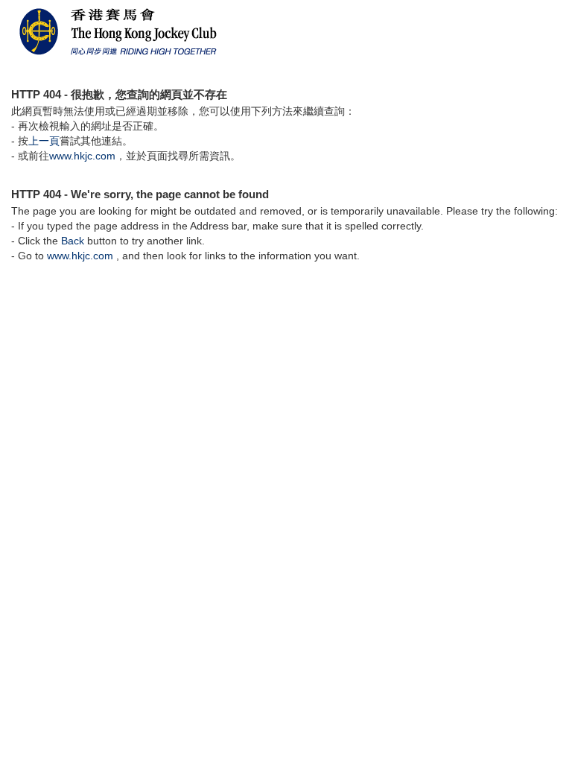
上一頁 (44, 141)
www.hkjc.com (82, 156)
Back (72, 241)
